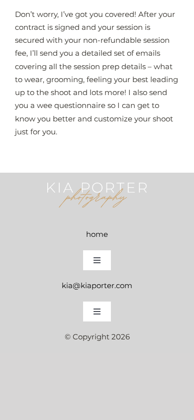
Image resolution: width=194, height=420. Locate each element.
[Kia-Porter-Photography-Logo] (97, 186)
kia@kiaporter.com (97, 285)
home (97, 234)
